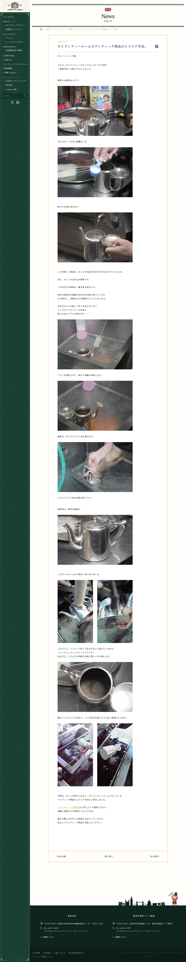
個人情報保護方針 (76, 953)
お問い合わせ (10, 72)
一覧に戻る (108, 856)
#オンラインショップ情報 (67, 56)
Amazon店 (11, 89)
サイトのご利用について (43, 956)
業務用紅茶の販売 (14, 50)
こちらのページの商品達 (69, 807)
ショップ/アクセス (14, 42)
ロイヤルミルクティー (16, 25)
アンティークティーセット (16, 64)
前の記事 (62, 856)
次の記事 (154, 856)
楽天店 (9, 85)
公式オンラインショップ (16, 81)
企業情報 (36, 953)
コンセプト (9, 17)
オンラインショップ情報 (64, 29)
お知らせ (8, 59)
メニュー (10, 37)
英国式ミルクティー (15, 29)
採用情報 (8, 68)
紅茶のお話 (9, 55)
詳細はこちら (48, 937)
